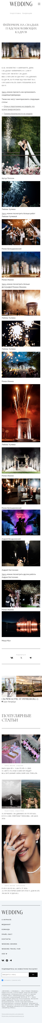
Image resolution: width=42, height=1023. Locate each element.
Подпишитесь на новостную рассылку (20, 969)
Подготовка (15, 13)
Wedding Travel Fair (11, 949)
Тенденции (27, 13)
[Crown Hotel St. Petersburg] (21, 700)
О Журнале (6, 919)
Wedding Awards (9, 944)
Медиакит (6, 924)
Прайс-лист (7, 934)
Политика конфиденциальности (13, 1016)
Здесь (4, 92)
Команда (6, 929)
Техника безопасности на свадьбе (18, 114)
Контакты (6, 939)
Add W (4, 954)
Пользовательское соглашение (13, 1014)
